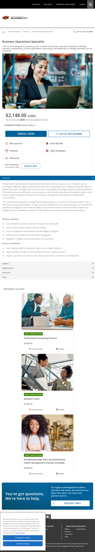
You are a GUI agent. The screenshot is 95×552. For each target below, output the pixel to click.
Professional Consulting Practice (40, 338)
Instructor (6, 272)
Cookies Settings (23, 544)
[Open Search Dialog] (90, 4)
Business (26, 32)
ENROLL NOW (26, 133)
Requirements (8, 268)
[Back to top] (47, 526)
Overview (6, 178)
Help (66, 537)
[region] (23, 531)
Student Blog (80, 529)
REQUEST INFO (30, 166)
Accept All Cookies (22, 538)
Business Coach (32, 398)
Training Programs (14, 32)
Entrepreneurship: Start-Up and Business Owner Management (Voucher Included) (44, 461)
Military (67, 529)
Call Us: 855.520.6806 (83, 31)
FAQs (4, 277)
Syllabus (5, 263)
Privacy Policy (79, 546)
